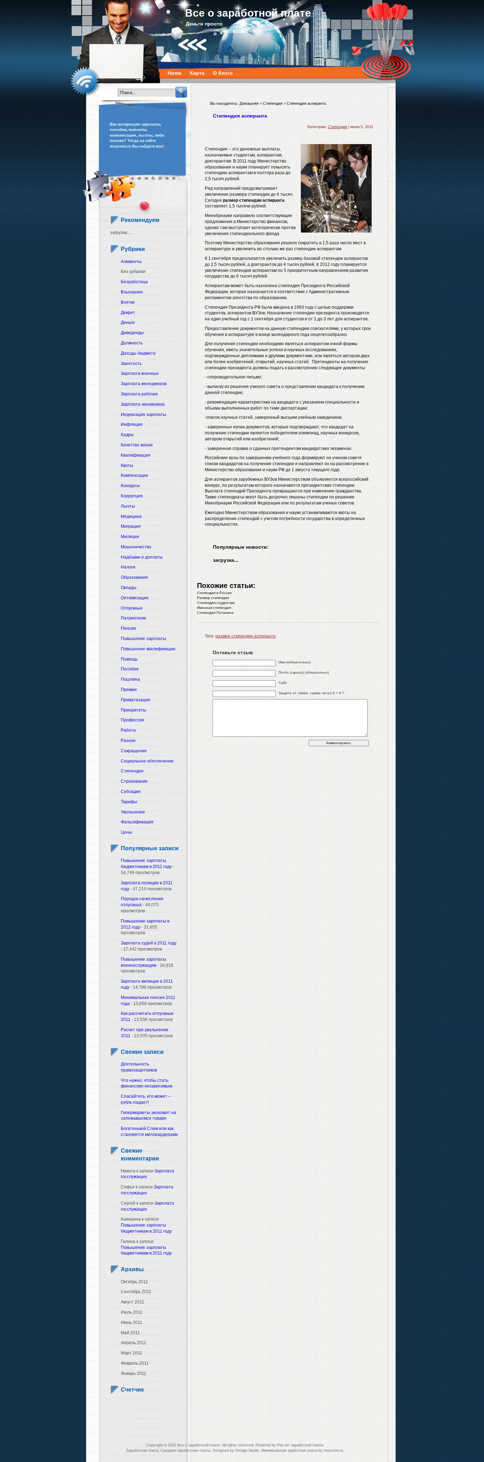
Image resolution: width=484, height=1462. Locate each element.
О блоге (223, 73)
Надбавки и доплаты (142, 557)
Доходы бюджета (138, 353)
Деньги (128, 322)
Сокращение (134, 750)
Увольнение (133, 812)
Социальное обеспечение (147, 761)
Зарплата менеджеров (144, 383)
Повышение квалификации (148, 648)
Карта (197, 73)
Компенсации (134, 475)
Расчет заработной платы (300, 1445)
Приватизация (135, 699)
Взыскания (132, 292)
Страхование (134, 781)
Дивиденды (132, 332)
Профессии (132, 720)
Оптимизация (134, 597)
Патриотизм (133, 618)
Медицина (131, 516)
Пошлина (130, 679)
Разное (128, 740)
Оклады (128, 587)
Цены (126, 832)
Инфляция (131, 424)
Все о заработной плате (248, 13)
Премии (129, 689)
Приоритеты (133, 710)
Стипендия (132, 771)
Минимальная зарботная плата (289, 1450)
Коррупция (132, 495)
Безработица (134, 281)
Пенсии (128, 628)
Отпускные (132, 608)
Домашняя (249, 103)
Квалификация (136, 455)
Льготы (128, 506)
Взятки (128, 302)
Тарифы (129, 801)
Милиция (130, 536)
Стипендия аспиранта (240, 116)
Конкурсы (130, 485)
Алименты (131, 261)
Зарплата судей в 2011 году (148, 943)
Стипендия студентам (216, 603)
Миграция (131, 526)
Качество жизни (137, 444)
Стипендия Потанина (215, 613)
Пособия (130, 669)
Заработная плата (142, 1450)
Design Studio (247, 1450)
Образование (134, 577)
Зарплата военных (140, 373)
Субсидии (131, 791)
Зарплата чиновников (142, 404)
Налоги (128, 567)
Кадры (127, 434)
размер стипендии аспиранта (245, 636)
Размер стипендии (213, 598)
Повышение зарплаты (143, 638)
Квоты (127, 465)
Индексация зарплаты (143, 414)
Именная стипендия (214, 608)
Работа (128, 730)
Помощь (129, 659)
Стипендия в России (214, 593)
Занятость (131, 363)
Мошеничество (136, 546)
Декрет (128, 312)
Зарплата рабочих (139, 394)
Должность (132, 343)
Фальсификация (137, 821)
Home (174, 73)
